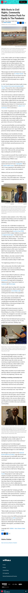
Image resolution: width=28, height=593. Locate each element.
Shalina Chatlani (7, 22)
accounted (4, 280)
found (3, 474)
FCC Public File (6, 573)
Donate (24, 2)
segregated (19, 163)
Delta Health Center (8, 165)
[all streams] (26, 591)
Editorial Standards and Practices (10, 576)
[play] (2, 591)
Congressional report (8, 235)
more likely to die (15, 291)
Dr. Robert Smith (18, 73)
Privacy (4, 567)
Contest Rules (6, 570)
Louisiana (4, 284)
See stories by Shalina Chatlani (9, 543)
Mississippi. (12, 284)
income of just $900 (18, 231)
